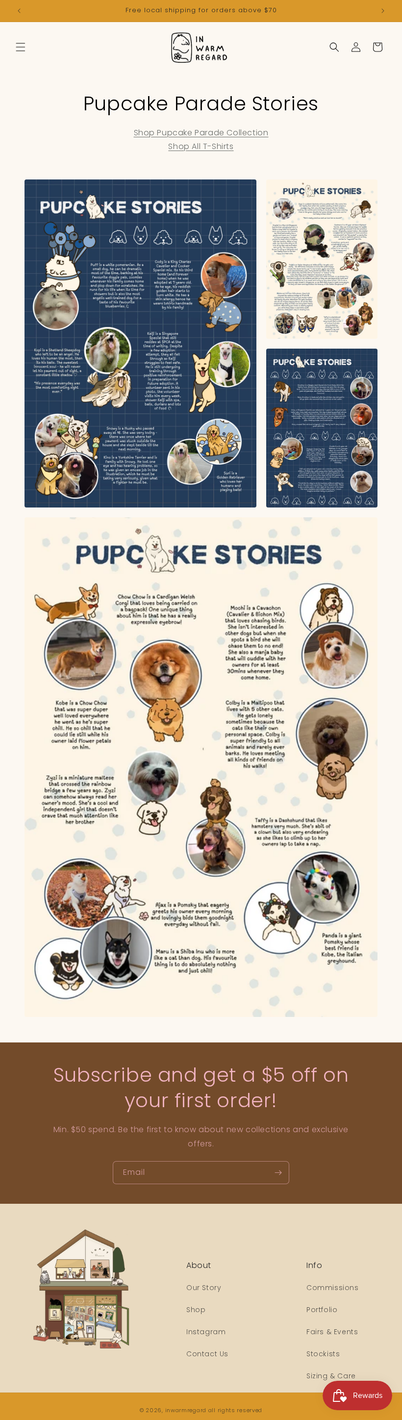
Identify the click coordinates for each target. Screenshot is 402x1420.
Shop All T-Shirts (200, 146)
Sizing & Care (331, 1376)
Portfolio (321, 1310)
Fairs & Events (332, 1332)
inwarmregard (185, 1410)
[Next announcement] (383, 11)
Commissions (332, 1288)
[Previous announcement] (19, 11)
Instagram (206, 1332)
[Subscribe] (278, 1172)
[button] (20, 47)
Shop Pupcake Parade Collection (201, 132)
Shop (195, 1310)
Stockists (323, 1354)
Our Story (203, 1288)
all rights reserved (235, 1410)
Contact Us (207, 1354)
